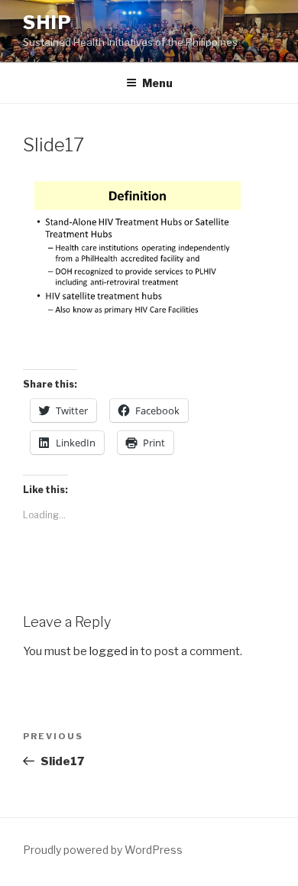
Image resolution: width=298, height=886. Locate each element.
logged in (113, 651)
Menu (157, 82)
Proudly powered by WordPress (103, 849)
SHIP (48, 22)
